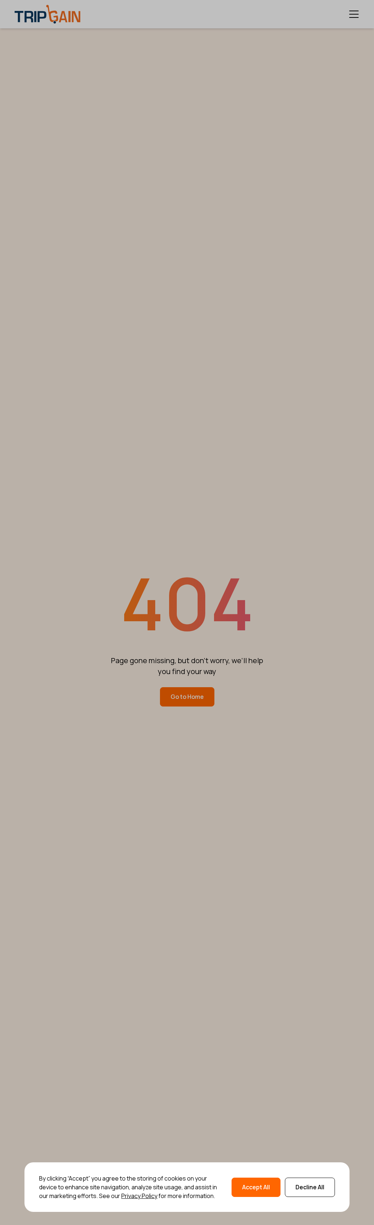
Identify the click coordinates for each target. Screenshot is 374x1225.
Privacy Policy (139, 1196)
